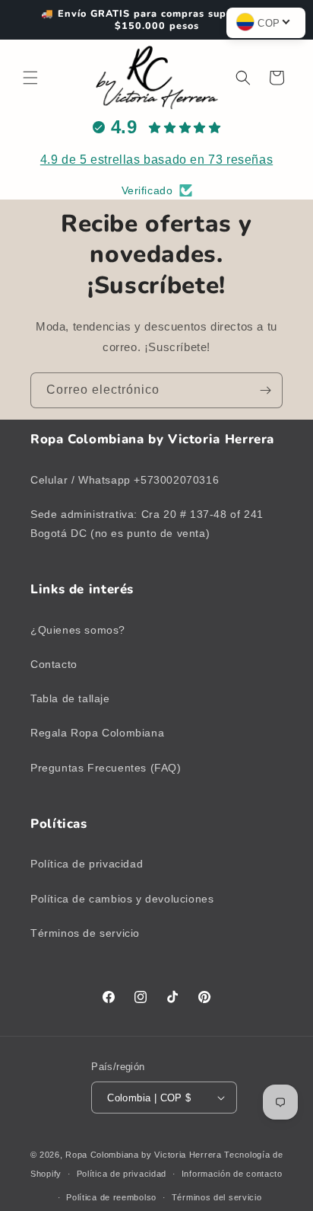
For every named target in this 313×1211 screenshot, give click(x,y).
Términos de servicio (85, 933)
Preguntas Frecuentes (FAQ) (106, 768)
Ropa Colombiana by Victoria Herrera (143, 1154)
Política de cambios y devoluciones (121, 899)
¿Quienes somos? (77, 630)
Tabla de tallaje (70, 698)
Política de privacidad (86, 864)
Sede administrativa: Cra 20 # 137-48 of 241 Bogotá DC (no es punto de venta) (147, 523)
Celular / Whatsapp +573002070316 (124, 480)
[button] (30, 77)
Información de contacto (232, 1173)
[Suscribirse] (265, 390)
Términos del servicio (217, 1197)
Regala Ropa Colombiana (97, 733)
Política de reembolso (111, 1197)
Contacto (53, 664)
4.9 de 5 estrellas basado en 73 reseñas (156, 159)
